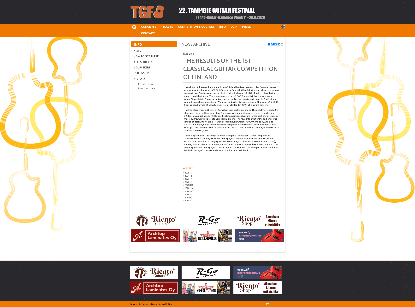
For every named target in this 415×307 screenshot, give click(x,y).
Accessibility (143, 62)
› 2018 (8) (187, 194)
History (139, 78)
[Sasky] (259, 235)
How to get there (146, 56)
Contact (148, 33)
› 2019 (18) (188, 191)
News (137, 50)
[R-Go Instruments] (207, 220)
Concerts (148, 26)
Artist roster (145, 84)
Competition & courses (196, 26)
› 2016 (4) (187, 200)
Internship (141, 73)
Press (246, 26)
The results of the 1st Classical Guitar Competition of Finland (230, 69)
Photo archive (146, 88)
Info (222, 26)
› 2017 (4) (187, 197)
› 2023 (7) (187, 179)
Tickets (167, 26)
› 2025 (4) (188, 173)
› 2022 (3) (187, 182)
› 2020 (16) (188, 188)
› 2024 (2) (188, 176)
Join (234, 26)
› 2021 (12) (188, 185)
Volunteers (142, 67)
